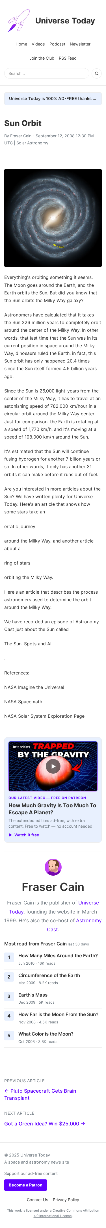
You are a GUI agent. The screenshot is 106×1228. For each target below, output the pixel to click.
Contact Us (37, 1199)
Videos (38, 44)
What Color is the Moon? (45, 1034)
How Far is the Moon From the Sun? (58, 1014)
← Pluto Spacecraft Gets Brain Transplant (40, 1094)
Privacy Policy (66, 1199)
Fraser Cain (20, 135)
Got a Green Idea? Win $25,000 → (44, 1124)
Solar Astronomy (32, 142)
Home (21, 44)
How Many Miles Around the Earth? (58, 955)
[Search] (97, 73)
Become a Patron (25, 1185)
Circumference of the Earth (49, 975)
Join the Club (41, 58)
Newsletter (80, 44)
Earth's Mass (32, 995)
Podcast (57, 44)
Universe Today (65, 20)
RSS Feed (68, 58)
